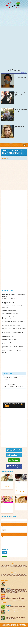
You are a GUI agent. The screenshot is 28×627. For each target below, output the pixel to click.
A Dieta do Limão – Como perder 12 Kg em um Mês (15, 606)
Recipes (7, 158)
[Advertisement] (14, 25)
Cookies (4, 158)
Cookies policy (19, 625)
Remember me (5, 549)
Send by (15, 460)
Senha (3, 545)
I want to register (4, 556)
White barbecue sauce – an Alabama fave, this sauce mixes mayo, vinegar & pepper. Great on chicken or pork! (7, 486)
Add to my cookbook (14, 450)
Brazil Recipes (8, 605)
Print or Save (13, 455)
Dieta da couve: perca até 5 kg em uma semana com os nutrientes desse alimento (16, 618)
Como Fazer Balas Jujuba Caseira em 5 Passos (15, 611)
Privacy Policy (24, 625)
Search (4, 530)
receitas (8, 156)
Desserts (17, 482)
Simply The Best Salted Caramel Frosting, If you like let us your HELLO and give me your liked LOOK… (21, 507)
